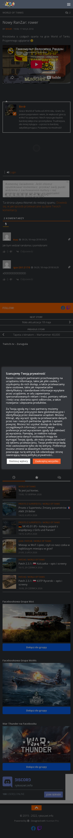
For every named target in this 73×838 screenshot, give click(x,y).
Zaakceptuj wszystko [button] (46, 461)
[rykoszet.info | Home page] (11, 4)
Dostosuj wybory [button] (18, 461)
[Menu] (69, 4)
